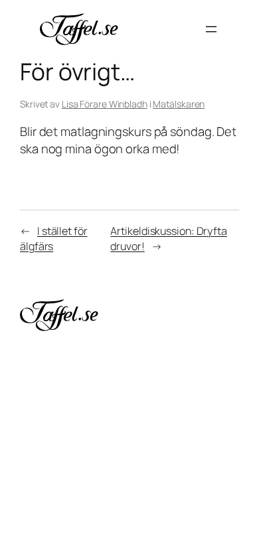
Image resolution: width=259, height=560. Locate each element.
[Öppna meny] (211, 29)
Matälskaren (179, 104)
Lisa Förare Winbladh (104, 104)
